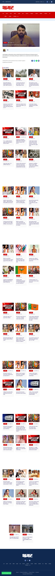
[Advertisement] (35, 7)
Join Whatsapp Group (6, 573)
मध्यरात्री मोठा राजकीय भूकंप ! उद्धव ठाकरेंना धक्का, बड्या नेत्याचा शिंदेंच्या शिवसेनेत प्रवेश (21, 503)
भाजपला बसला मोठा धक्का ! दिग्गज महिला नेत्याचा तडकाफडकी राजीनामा (33, 427)
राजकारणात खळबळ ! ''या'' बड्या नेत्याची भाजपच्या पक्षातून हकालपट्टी (34, 281)
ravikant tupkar (21, 60)
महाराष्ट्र (32, 13)
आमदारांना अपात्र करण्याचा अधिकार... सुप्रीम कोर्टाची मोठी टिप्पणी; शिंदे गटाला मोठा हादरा (8, 201)
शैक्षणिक (41, 13)
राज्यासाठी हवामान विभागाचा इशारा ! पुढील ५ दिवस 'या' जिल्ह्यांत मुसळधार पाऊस (20, 84)
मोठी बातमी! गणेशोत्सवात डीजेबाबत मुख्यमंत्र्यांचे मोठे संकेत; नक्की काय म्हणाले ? (7, 84)
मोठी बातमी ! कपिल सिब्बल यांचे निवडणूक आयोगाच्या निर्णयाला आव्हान (8, 339)
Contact (37, 572)
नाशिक (15, 13)
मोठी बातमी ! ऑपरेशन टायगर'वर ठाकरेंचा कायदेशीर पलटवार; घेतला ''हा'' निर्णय (7, 483)
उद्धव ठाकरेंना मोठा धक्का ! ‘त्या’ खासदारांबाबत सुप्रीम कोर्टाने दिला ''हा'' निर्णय (34, 339)
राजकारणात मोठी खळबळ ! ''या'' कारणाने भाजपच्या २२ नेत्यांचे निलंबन (33, 374)
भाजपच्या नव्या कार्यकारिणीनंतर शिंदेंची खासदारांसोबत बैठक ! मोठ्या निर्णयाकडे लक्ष (8, 281)
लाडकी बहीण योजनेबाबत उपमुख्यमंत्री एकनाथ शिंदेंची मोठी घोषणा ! (33, 105)
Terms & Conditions (23, 572)
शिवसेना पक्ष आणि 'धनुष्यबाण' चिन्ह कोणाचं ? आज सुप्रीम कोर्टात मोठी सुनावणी (20, 374)
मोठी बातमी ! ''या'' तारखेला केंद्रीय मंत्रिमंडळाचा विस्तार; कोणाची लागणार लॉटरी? (33, 448)
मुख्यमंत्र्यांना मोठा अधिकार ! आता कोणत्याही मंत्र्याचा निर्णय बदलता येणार (33, 259)
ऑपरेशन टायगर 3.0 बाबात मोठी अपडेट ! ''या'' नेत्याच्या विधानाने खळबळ (7, 503)
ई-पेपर (3, 1)
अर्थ (3, 13)
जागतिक (10, 16)
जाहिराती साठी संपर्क (8, 1)
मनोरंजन (27, 13)
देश (49, 13)
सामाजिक (45, 13)
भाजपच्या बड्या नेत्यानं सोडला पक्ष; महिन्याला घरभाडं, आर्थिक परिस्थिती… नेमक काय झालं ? (8, 222)
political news (14, 60)
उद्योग (11, 13)
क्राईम (19, 13)
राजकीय (36, 13)
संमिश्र (6, 16)
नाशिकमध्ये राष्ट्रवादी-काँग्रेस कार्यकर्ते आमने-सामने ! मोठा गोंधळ (8, 393)
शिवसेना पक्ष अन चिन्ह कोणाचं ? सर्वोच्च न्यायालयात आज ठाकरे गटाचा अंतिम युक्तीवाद (20, 201)
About (17, 572)
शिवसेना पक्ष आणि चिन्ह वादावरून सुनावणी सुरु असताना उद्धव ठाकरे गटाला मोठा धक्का (8, 259)
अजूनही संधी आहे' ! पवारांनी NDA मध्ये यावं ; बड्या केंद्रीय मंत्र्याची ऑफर (20, 448)
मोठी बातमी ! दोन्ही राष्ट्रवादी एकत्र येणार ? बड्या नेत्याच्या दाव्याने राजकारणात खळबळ (7, 448)
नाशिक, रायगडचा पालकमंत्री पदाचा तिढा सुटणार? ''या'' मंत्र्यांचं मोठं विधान (33, 393)
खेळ (22, 13)
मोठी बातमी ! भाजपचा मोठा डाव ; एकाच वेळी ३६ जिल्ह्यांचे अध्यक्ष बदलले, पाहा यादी (21, 317)
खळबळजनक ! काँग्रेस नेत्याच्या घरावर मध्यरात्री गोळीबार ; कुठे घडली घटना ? (21, 105)
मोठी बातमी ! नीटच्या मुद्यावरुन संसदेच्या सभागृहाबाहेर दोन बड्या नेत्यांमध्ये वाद (7, 427)
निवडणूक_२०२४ (16, 16)
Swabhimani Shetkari (7, 62)
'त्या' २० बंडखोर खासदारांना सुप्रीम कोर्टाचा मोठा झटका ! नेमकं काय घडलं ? (7, 142)
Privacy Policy (31, 572)
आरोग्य (7, 13)
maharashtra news (7, 60)
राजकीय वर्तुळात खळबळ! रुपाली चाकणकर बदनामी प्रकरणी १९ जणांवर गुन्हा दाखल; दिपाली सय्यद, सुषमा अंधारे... (33, 143)
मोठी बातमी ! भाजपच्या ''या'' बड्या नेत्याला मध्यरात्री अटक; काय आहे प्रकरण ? (8, 374)
